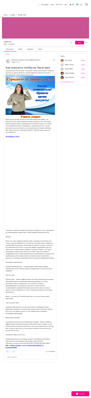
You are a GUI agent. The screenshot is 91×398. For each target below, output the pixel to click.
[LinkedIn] (70, 4)
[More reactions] (13, 351)
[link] (9, 49)
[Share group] (86, 42)
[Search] (87, 4)
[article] (30, 209)
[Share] (54, 60)
